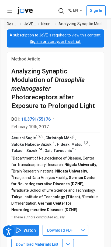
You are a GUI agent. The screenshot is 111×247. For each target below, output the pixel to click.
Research (12, 24)
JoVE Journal (30, 24)
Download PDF (60, 230)
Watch (29, 230)
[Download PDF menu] (82, 230)
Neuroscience (47, 24)
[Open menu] (9, 10)
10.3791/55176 (36, 119)
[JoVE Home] (25, 11)
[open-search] (61, 11)
